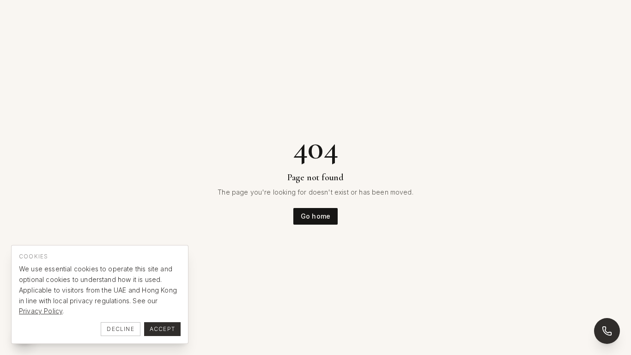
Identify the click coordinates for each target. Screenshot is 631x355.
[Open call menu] (607, 331)
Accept (162, 328)
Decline (120, 328)
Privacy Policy (40, 311)
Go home (315, 216)
